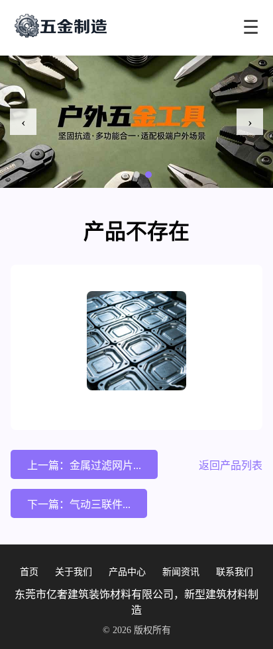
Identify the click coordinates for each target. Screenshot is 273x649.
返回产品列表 (230, 465)
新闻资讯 (180, 572)
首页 (29, 572)
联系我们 (234, 572)
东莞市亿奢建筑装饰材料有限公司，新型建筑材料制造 (136, 602)
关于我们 (73, 572)
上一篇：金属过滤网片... (84, 465)
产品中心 (127, 572)
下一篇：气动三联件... (79, 504)
